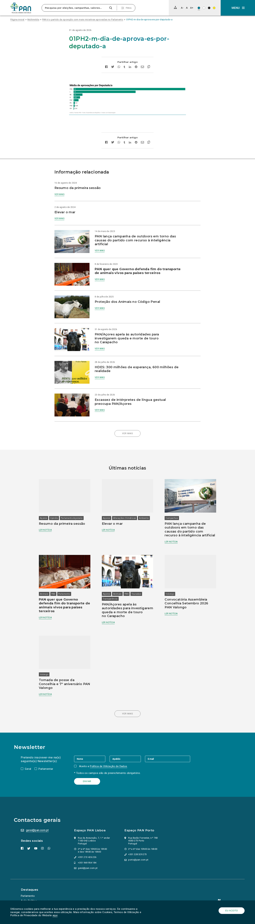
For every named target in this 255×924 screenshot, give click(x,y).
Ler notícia (45, 530)
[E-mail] (167, 758)
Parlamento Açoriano (72, 518)
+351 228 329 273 (137, 854)
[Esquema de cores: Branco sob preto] (209, 8)
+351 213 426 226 (87, 857)
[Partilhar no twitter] (112, 67)
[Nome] (91, 758)
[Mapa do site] (175, 7)
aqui (55, 915)
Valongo (170, 594)
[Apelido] (127, 758)
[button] (238, 8)
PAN (53, 594)
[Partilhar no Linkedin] (130, 67)
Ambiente (144, 518)
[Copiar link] (149, 67)
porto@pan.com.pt (138, 859)
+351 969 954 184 (87, 862)
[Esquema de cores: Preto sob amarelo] (214, 8)
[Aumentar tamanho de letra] (191, 8)
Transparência (110, 599)
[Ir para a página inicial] (20, 7)
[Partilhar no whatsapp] (119, 67)
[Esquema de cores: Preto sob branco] (204, 8)
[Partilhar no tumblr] (124, 67)
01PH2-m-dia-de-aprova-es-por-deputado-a (149, 19)
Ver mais (59, 194)
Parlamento (64, 594)
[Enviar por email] (142, 67)
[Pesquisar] (110, 7)
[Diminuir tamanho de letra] (182, 8)
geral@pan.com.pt (37, 830)
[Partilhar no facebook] (106, 67)
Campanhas (172, 518)
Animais (44, 594)
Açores (43, 518)
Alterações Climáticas (124, 518)
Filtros (128, 8)
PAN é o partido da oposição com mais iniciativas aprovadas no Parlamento (82, 19)
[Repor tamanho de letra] (187, 8)
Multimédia (33, 19)
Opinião (54, 518)
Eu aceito (231, 910)
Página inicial (17, 19)
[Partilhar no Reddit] (136, 67)
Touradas (136, 594)
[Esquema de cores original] (199, 8)
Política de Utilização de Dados (108, 766)
